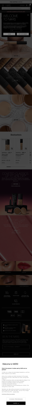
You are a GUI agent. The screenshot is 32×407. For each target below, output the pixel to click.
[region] (16, 382)
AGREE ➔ (16, 403)
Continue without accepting (8, 394)
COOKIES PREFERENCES (16, 399)
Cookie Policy (16, 391)
